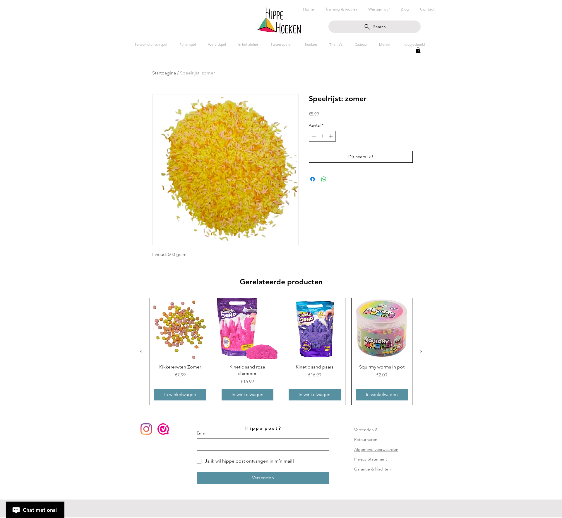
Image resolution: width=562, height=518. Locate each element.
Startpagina (164, 73)
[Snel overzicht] (180, 328)
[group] (281, 351)
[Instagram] (146, 429)
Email (201, 433)
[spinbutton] (322, 136)
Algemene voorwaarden (376, 449)
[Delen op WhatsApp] (323, 179)
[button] (418, 50)
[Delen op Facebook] (312, 179)
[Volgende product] (420, 351)
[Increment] (331, 136)
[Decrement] (313, 136)
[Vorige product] (141, 351)
